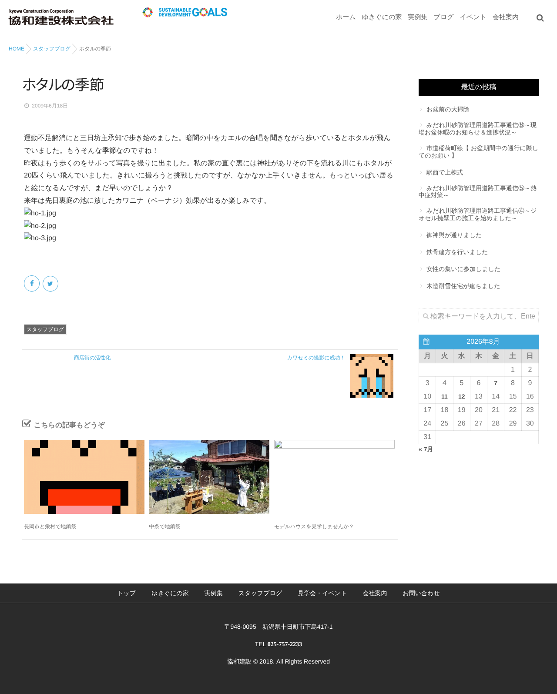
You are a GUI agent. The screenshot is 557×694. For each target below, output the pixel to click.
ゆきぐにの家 (382, 17)
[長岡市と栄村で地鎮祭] (84, 477)
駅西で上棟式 (444, 172)
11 (444, 396)
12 (461, 396)
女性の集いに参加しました (463, 268)
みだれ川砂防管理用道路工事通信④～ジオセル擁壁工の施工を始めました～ (478, 214)
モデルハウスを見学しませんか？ (314, 526)
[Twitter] (51, 283)
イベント (473, 17)
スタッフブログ (45, 329)
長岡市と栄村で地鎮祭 (50, 526)
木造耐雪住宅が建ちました (463, 285)
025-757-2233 (285, 644)
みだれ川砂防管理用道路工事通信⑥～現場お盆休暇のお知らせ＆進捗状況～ (478, 128)
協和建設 (239, 661)
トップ (126, 593)
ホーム (346, 17)
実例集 (418, 17)
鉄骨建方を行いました (457, 251)
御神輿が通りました (454, 234)
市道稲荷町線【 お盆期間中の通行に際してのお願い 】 (478, 151)
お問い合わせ (421, 593)
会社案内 (506, 17)
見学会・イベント (322, 593)
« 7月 (426, 449)
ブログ (444, 17)
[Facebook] (32, 283)
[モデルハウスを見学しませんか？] (334, 477)
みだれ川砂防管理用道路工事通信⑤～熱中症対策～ (478, 191)
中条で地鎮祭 (165, 526)
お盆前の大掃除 (448, 109)
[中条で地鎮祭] (209, 477)
